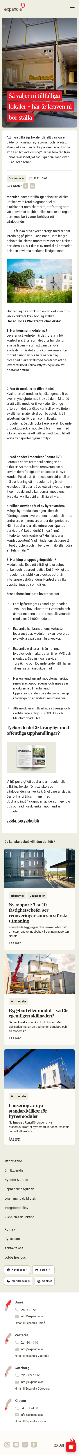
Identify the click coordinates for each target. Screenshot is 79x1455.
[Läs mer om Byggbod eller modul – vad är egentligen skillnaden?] (39, 999)
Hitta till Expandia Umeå (30, 1323)
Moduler (13, 197)
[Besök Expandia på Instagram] (7, 1444)
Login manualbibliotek (20, 1198)
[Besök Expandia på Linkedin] (25, 1444)
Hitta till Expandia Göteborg (32, 1388)
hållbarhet (17, 895)
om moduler (16, 178)
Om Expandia (13, 1170)
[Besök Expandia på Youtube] (16, 1444)
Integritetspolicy (16, 1208)
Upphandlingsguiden (19, 1189)
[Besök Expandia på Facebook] (34, 1444)
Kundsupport (19, 1269)
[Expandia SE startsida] (14, 7)
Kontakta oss (14, 1248)
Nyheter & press (16, 1180)
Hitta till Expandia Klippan (31, 1421)
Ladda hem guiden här (23, 821)
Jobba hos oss (15, 1257)
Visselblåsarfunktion (19, 1217)
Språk (43, 1269)
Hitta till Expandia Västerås (32, 1356)
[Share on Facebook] (25, 186)
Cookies (47, 1280)
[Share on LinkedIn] (32, 186)
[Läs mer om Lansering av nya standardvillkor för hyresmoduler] (39, 1097)
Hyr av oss (12, 1239)
